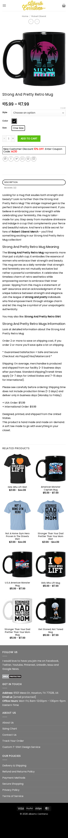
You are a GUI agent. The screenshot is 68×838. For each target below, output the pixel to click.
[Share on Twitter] (16, 159)
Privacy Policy (10, 790)
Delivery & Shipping (14, 765)
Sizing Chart (9, 728)
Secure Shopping (12, 784)
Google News (10, 669)
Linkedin (41, 665)
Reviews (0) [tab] (10, 187)
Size (4, 128)
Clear (63, 108)
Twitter (6, 665)
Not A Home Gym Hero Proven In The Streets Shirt (17, 536)
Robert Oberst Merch (25, 231)
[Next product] (30, 21)
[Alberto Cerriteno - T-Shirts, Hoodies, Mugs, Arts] (34, 5)
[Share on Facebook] (11, 159)
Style (4, 112)
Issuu (50, 665)
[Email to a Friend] (22, 159)
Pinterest (29, 665)
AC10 (14, 151)
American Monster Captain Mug (50, 488)
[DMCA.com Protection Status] (12, 676)
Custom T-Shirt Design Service (21, 747)
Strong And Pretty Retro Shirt (43, 316)
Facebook (52, 661)
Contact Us (9, 735)
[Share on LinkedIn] (33, 159)
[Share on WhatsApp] (5, 159)
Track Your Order (13, 741)
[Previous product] (37, 21)
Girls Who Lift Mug (50, 583)
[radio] (14, 121)
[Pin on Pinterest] (28, 159)
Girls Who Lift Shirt (17, 487)
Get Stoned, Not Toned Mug (50, 631)
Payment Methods (13, 778)
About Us (8, 722)
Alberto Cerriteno (38, 814)
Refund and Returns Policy (18, 771)
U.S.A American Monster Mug (17, 584)
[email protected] (24, 697)
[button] (4, 5)
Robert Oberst (38, 16)
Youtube (17, 665)
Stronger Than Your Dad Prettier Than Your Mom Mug (17, 632)
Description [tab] (11, 182)
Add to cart (29, 138)
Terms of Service (12, 796)
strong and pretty (36, 297)
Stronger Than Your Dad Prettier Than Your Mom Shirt (50, 536)
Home (25, 16)
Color (5, 121)
